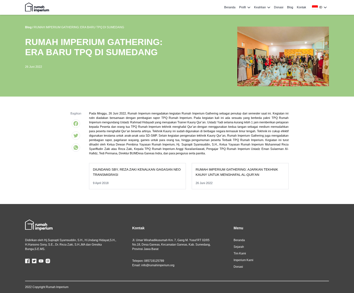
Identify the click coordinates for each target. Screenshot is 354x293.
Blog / (29, 27)
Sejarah (239, 246)
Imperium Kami (243, 260)
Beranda (239, 240)
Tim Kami (240, 253)
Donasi (238, 266)
